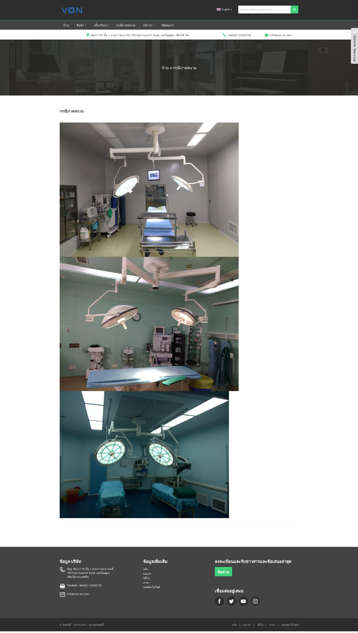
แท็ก (145, 569)
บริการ (147, 25)
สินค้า (80, 25)
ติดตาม (223, 571)
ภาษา (146, 582)
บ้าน (66, 25)
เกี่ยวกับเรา (101, 25)
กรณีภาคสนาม (126, 25)
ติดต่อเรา (168, 25)
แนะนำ (147, 573)
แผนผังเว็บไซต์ (151, 587)
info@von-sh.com (78, 594)
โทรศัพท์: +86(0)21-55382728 (84, 585)
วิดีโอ (146, 578)
